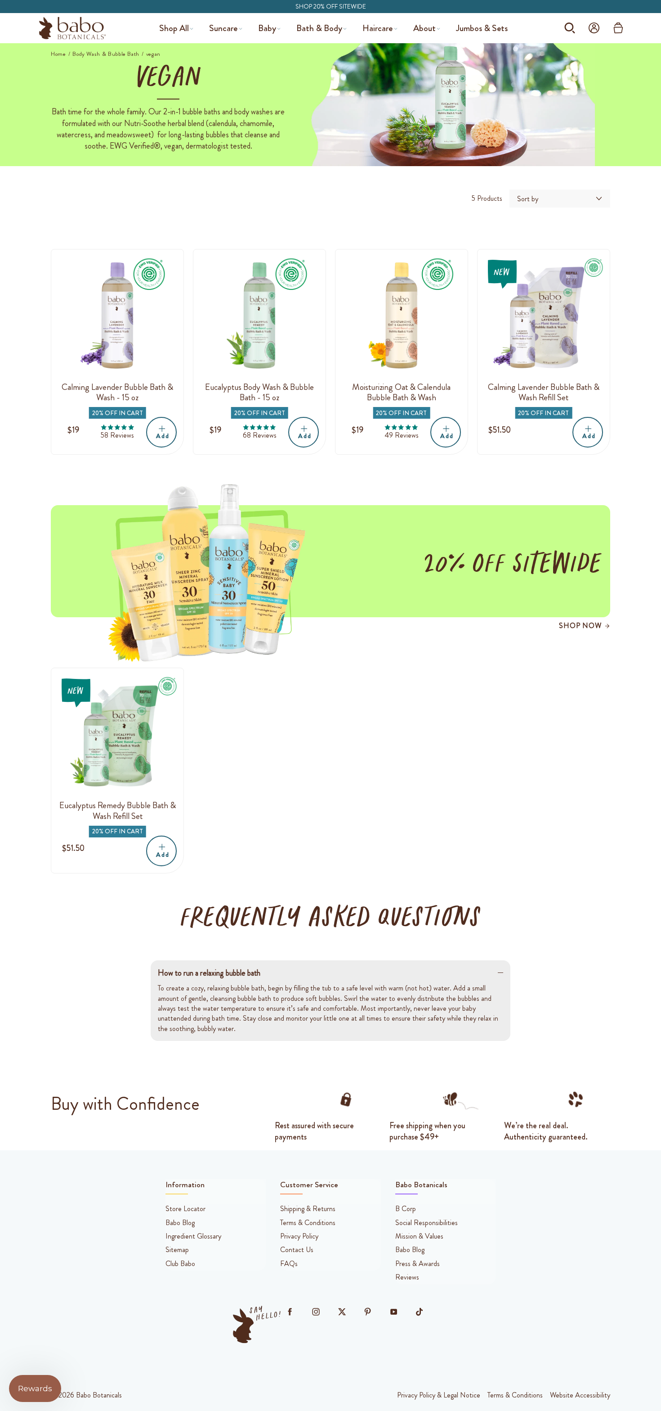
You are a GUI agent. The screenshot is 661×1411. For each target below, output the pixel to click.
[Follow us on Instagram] (315, 1312)
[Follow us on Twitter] (341, 1312)
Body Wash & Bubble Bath (105, 54)
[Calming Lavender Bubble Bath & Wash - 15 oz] (117, 315)
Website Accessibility (580, 1395)
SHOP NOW (580, 625)
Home (58, 54)
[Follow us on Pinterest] (367, 1312)
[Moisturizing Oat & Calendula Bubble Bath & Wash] (401, 315)
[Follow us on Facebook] (290, 1312)
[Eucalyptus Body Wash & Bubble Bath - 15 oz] (259, 315)
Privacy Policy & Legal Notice (438, 1395)
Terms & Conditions (515, 1395)
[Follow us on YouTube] (393, 1312)
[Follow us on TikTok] (419, 1312)
